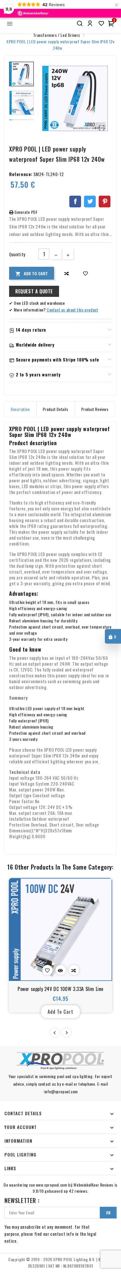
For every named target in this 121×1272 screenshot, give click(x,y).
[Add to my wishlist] (85, 273)
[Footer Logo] (60, 1061)
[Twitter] (90, 201)
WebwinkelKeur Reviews (93, 1185)
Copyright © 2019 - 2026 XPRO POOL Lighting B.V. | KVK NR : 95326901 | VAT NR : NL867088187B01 (60, 1262)
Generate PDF (26, 212)
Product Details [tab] (55, 409)
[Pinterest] (104, 201)
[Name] (79, 23)
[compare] (66, 273)
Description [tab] (20, 409)
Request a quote (34, 291)
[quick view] (61, 970)
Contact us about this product (72, 310)
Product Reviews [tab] (95, 409)
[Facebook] (75, 201)
